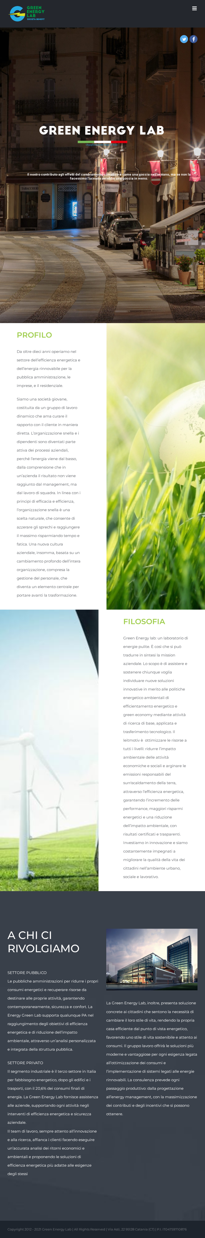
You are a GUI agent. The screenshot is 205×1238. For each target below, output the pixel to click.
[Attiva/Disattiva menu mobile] (195, 8)
